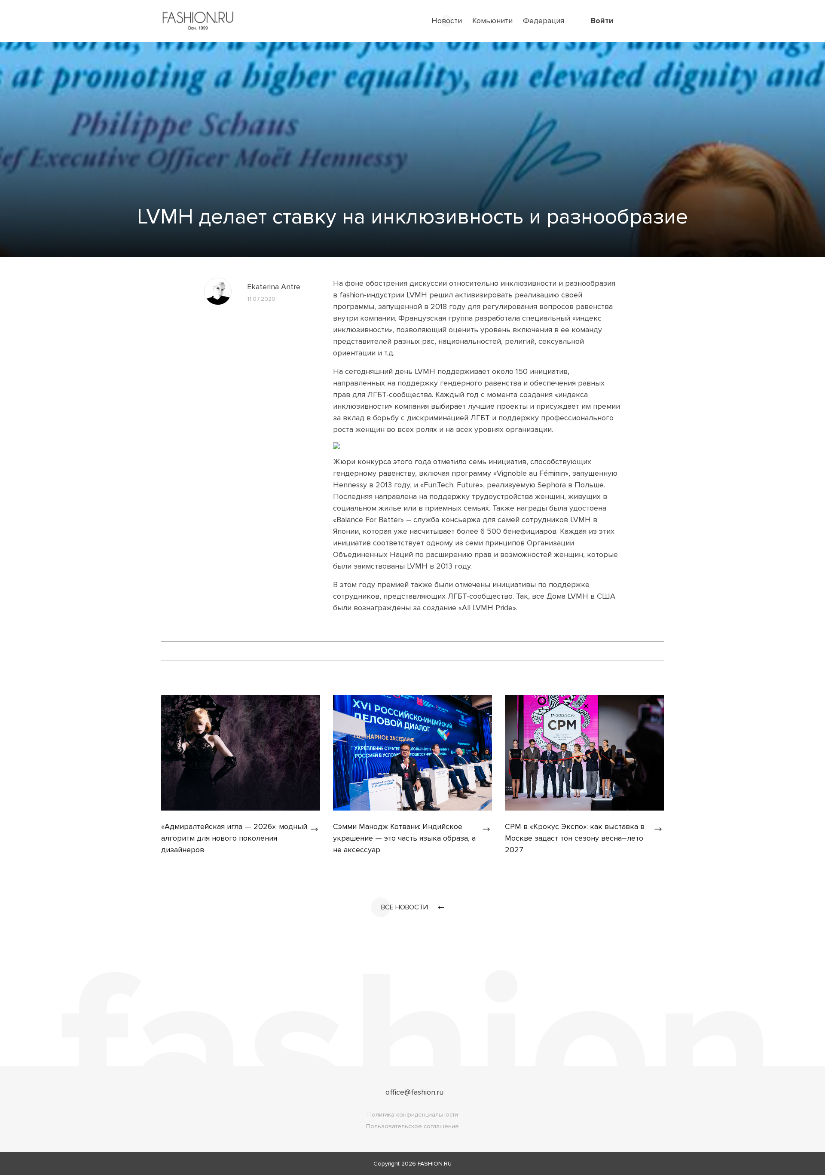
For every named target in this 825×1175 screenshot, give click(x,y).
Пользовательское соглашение (412, 1126)
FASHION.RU (435, 1163)
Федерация (543, 20)
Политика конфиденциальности (412, 1114)
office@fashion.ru (414, 1092)
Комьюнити (492, 20)
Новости (446, 20)
